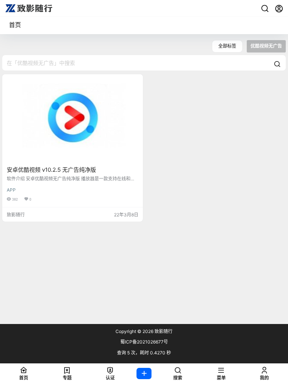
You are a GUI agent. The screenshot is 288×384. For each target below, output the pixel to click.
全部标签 (227, 46)
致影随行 (162, 331)
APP (11, 190)
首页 (15, 24)
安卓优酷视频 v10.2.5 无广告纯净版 (51, 169)
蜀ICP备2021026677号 (144, 342)
